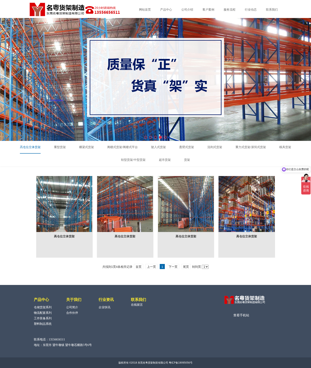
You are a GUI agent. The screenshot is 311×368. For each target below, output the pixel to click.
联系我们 (272, 9)
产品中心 (166, 9)
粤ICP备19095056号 (181, 362)
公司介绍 (187, 9)
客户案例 (208, 9)
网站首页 (145, 9)
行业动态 (251, 9)
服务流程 (229, 9)
